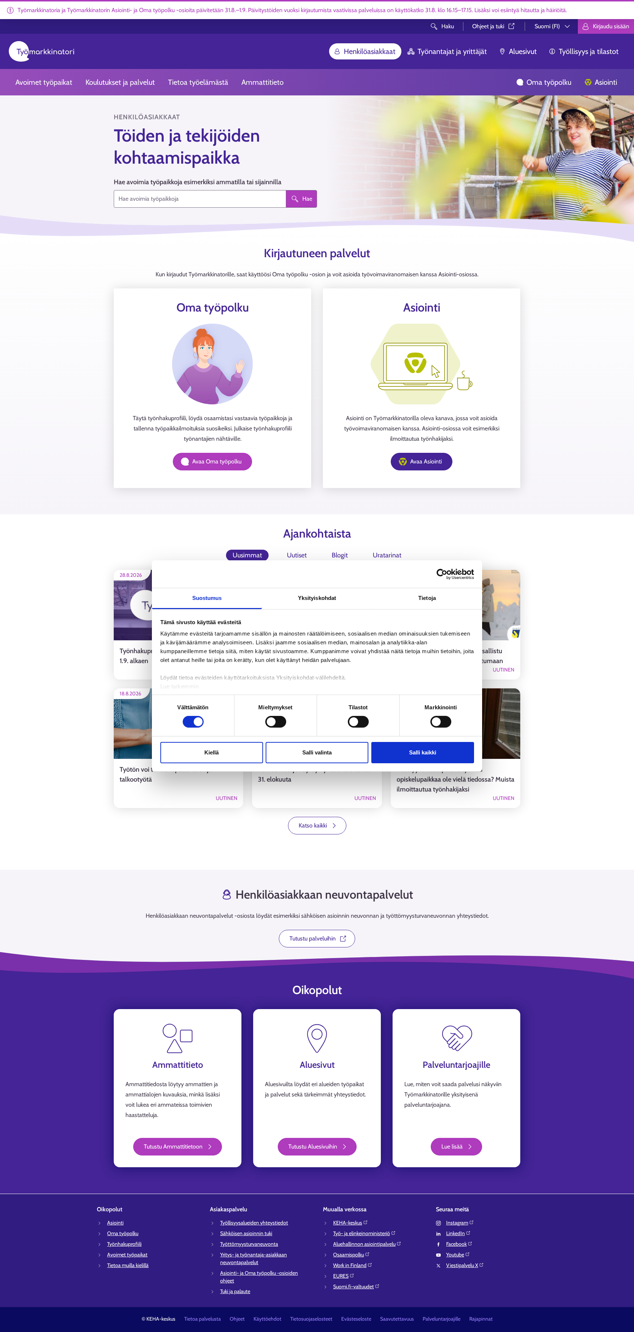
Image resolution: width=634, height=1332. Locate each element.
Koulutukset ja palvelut (120, 82)
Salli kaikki (422, 752)
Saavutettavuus (397, 1318)
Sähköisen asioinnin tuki (246, 1233)
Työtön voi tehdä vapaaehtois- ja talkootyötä (166, 774)
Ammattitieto (262, 82)
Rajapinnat (481, 1318)
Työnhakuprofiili (124, 1244)
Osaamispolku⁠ (348, 1254)
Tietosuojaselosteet (311, 1318)
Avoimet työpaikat (43, 82)
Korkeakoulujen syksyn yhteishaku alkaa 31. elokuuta (314, 774)
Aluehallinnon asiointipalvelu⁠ (364, 1244)
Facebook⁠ (456, 1244)
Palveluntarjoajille (441, 1318)
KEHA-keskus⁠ (347, 1222)
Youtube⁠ (455, 1254)
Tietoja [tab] (427, 598)
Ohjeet (237, 1318)
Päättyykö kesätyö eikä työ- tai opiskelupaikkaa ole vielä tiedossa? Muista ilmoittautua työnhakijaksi (455, 779)
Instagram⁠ (457, 1222)
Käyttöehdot (267, 1318)
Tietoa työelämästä (198, 82)
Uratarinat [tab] (387, 555)
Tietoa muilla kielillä (128, 1265)
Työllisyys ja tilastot (589, 51)
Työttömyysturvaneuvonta (249, 1244)
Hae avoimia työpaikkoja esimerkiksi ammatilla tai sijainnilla (197, 182)
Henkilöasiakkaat (370, 51)
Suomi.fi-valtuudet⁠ (353, 1286)
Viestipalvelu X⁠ (462, 1265)
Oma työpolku (548, 82)
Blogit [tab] (340, 555)
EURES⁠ (341, 1276)
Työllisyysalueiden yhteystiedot (254, 1222)
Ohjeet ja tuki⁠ (488, 26)
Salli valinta (317, 752)
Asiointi (606, 82)
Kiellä (211, 752)
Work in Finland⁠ (350, 1265)
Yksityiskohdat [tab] (317, 598)
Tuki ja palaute (235, 1291)
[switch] (275, 722)
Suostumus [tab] (207, 598)
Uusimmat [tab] (247, 555)
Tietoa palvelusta (202, 1318)
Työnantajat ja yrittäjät (452, 51)
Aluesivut (523, 51)
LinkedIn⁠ (455, 1233)
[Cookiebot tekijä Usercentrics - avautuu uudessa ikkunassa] (442, 573)
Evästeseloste (356, 1318)
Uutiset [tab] (297, 555)
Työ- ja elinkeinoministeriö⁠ (361, 1233)
